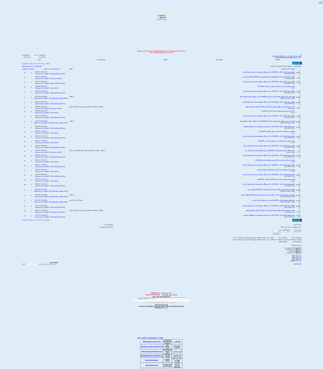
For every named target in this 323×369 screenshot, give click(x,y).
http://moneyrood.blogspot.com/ (151, 351)
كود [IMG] (298, 259)
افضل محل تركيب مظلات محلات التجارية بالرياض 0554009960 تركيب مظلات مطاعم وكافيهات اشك (267, 96)
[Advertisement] (159, 3)
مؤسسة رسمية (290, 152)
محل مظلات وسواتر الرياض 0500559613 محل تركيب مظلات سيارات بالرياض (273, 200)
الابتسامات (298, 257)
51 (31, 63)
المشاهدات (25, 68)
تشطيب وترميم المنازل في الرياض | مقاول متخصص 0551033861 (277, 131)
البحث (39, 59)
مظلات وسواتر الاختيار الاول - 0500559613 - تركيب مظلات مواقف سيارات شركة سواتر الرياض (269, 145)
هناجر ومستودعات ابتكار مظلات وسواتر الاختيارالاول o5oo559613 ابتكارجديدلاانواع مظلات (270, 106)
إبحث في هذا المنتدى (27, 66)
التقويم (165, 59)
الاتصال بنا (160, 337)
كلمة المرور (42, 57)
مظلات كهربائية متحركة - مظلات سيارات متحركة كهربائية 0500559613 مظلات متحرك (271, 189)
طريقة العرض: (286, 229)
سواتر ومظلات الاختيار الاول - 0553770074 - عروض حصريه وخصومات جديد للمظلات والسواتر (269, 126)
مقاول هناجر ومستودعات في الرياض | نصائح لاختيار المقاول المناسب (276, 169)
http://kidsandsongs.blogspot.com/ (152, 355)
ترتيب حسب (297, 229)
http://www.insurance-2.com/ (152, 341)
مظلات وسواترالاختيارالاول (287, 98)
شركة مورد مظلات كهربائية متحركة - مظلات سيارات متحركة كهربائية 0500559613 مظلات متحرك (268, 194)
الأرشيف (143, 337)
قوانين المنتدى (297, 263)
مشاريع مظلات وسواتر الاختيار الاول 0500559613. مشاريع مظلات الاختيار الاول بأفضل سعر (270, 150)
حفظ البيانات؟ (25, 55)
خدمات (293, 88)
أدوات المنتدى (38, 66)
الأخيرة (24, 63)
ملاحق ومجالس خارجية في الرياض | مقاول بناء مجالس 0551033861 (276, 86)
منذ (280, 229)
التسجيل (277, 59)
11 (33, 63)
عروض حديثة (291, 108)
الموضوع (292, 68)
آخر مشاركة (56, 68)
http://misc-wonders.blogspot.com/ (152, 346)
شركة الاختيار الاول (289, 73)
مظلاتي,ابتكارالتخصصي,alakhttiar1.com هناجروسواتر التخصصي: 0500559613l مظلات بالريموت (269, 76)
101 (30, 63)
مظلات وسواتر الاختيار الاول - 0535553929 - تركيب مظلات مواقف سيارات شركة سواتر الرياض (269, 72)
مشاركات (31, 68)
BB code (297, 255)
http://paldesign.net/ (151, 365)
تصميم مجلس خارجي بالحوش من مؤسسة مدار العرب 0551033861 (276, 141)
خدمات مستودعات (289, 212)
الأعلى (138, 337)
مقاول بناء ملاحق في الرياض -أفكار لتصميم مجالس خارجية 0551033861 (275, 160)
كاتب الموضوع (285, 68)
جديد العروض (53, 78)
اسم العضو (42, 55)
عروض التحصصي (290, 78)
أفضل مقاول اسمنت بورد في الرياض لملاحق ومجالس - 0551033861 (276, 179)
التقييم (71, 68)
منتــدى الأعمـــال (293, 56)
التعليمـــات (219, 59)
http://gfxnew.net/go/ (151, 360)
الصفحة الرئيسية (151, 337)
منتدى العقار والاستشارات (279, 56)
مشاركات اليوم (101, 59)
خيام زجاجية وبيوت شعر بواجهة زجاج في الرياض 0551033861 (278, 111)
